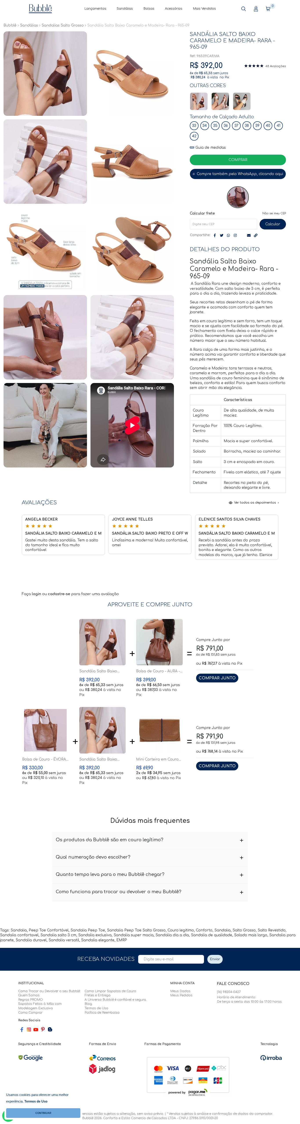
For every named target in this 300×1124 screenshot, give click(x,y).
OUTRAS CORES (208, 85)
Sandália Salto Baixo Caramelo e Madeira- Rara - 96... (98, 671)
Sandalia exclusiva (95, 935)
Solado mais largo (250, 935)
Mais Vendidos (204, 8)
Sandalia (19, 930)
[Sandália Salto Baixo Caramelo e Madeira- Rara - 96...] (102, 642)
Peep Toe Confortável (49, 930)
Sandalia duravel (31, 940)
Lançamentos (95, 8)
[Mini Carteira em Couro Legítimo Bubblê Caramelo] (159, 730)
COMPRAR (238, 160)
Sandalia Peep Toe (87, 930)
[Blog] (49, 1029)
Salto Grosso (244, 930)
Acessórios (173, 8)
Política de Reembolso (102, 1012)
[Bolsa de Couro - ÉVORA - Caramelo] (45, 730)
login (37, 594)
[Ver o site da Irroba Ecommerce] (271, 1057)
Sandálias (125, 8)
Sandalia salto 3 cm (58, 935)
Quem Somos (29, 995)
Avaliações (278, 66)
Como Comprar (30, 1012)
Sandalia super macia (134, 935)
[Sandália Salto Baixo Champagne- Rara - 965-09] (220, 101)
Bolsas (148, 8)
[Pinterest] (42, 1029)
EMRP (121, 940)
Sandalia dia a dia (172, 935)
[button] (243, 8)
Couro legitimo (181, 930)
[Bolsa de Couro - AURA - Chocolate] (159, 642)
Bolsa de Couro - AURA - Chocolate (158, 671)
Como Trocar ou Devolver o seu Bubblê (49, 991)
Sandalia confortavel (19, 935)
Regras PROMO (30, 999)
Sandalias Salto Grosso (63, 25)
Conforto (204, 930)
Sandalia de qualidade (211, 935)
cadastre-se (59, 594)
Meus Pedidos (181, 995)
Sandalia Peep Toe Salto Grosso (136, 930)
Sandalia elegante (97, 940)
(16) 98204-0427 (229, 992)
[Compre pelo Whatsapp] (238, 174)
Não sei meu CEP (274, 213)
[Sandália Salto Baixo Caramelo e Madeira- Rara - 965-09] (199, 101)
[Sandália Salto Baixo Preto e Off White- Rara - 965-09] (242, 101)
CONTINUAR (43, 1113)
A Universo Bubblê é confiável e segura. (116, 999)
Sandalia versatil (64, 940)
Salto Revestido (272, 930)
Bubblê (10, 25)
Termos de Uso (96, 1008)
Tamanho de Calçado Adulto (222, 116)
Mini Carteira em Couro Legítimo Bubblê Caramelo (157, 759)
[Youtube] (35, 1029)
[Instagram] (29, 1029)
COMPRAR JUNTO (217, 678)
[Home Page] (40, 9)
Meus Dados (180, 991)
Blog (88, 1004)
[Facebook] (21, 1029)
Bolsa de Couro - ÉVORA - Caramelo (45, 759)
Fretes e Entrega (97, 995)
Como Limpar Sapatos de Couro (110, 991)
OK (273, 224)
